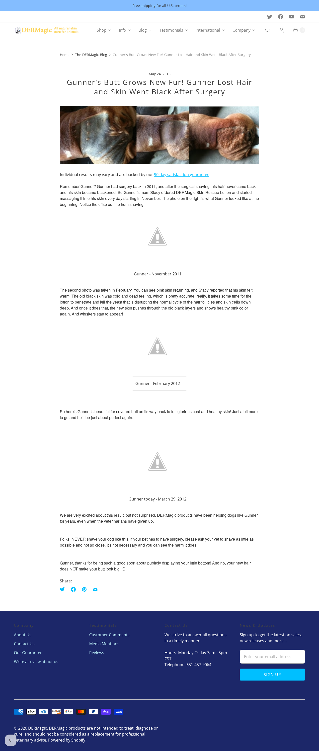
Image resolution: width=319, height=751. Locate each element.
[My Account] (282, 30)
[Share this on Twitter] (64, 589)
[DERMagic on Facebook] (280, 16)
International (208, 30)
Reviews (96, 652)
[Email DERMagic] (302, 16)
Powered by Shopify (66, 740)
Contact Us (24, 643)
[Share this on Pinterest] (84, 589)
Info (122, 30)
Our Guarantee (28, 652)
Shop (101, 30)
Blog (143, 30)
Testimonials (171, 30)
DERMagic (37, 728)
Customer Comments (109, 634)
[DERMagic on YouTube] (291, 16)
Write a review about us (36, 661)
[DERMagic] (49, 30)
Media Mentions (104, 643)
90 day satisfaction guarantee (181, 174)
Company (241, 30)
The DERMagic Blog (91, 54)
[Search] (268, 30)
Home (65, 54)
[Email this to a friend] (95, 589)
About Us (22, 634)
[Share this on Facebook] (73, 589)
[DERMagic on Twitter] (269, 16)
